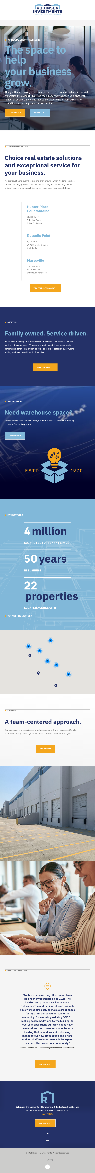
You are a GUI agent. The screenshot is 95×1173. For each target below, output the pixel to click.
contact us (39, 113)
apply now (44, 748)
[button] (38, 673)
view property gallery (44, 288)
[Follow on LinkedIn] (47, 1133)
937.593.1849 (47, 1114)
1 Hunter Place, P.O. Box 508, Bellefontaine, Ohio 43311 (47, 1111)
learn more (14, 113)
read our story (44, 367)
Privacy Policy (47, 1160)
